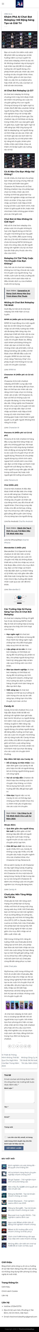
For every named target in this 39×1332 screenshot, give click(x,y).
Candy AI (12, 889)
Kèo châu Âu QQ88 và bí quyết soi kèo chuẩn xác (22, 1188)
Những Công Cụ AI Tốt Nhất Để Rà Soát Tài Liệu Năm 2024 (28, 1060)
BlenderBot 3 (14, 590)
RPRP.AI (12, 370)
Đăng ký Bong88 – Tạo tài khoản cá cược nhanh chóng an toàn (22, 1209)
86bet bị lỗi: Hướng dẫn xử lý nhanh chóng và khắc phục (20, 1230)
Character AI (14, 428)
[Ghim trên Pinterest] (25, 1046)
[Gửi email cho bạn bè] (21, 1046)
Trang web (8, 1127)
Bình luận (8, 1088)
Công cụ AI (8, 14)
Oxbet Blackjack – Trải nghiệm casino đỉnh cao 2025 (21, 1202)
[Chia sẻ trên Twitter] (17, 1046)
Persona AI (13, 480)
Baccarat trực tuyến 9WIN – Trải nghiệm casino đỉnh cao (21, 1216)
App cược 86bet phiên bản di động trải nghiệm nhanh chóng (22, 1223)
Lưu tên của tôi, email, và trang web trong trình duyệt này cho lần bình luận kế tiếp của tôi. (18, 1140)
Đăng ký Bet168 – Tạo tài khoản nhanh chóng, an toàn (21, 1195)
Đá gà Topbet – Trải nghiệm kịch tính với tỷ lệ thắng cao (22, 1181)
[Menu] (3, 3)
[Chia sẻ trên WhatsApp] (9, 1046)
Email (7, 1117)
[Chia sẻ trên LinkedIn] (29, 1046)
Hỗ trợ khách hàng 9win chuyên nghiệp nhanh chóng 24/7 (22, 1173)
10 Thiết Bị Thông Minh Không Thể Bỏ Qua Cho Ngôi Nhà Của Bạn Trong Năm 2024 (10, 1060)
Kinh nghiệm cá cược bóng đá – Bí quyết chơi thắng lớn (22, 1166)
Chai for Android (26, 521)
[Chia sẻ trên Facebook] (13, 1046)
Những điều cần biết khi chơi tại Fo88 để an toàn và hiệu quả (22, 1245)
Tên (6, 1107)
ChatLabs (13, 966)
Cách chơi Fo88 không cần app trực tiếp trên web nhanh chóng (22, 1238)
